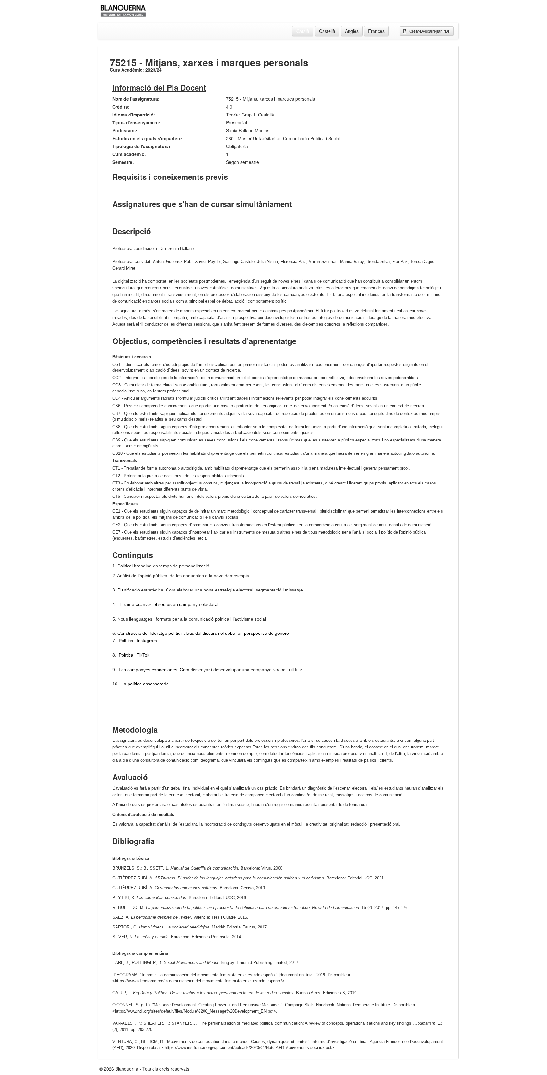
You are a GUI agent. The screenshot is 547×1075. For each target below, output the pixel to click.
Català (302, 31)
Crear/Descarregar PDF (428, 31)
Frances (376, 31)
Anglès (352, 31)
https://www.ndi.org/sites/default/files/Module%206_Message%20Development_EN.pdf (194, 1011)
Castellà (327, 31)
